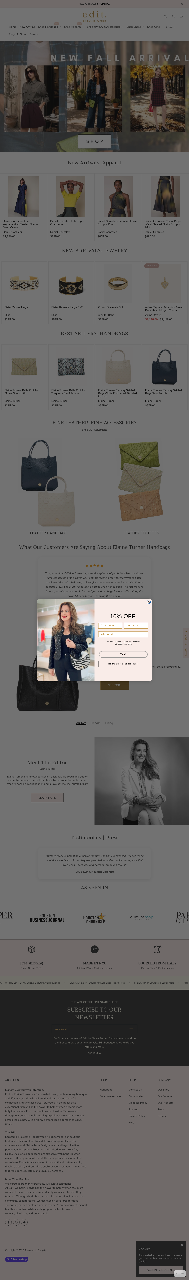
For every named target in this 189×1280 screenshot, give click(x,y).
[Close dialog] (149, 602)
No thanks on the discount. (123, 664)
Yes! (123, 654)
